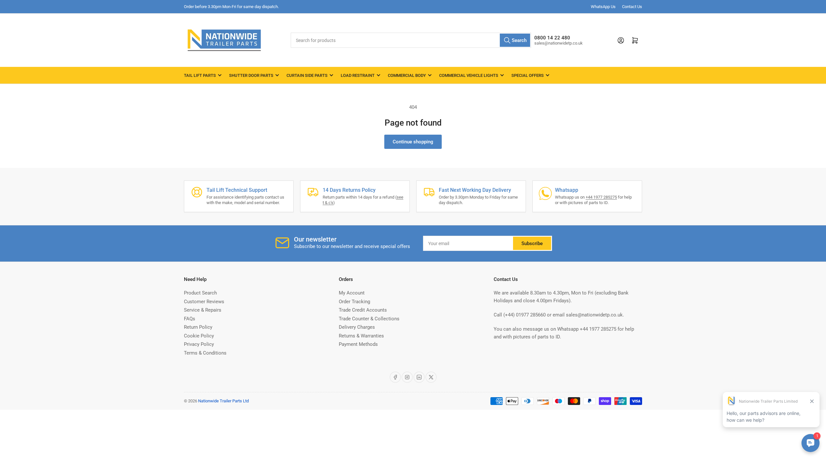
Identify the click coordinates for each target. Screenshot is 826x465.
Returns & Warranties (361, 336)
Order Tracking (354, 302)
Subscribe (532, 243)
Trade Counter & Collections (369, 319)
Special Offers (527, 75)
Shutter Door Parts (251, 75)
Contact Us (632, 6)
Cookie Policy (199, 336)
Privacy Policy (199, 344)
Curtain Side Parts (307, 75)
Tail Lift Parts (200, 75)
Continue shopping (413, 142)
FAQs (189, 319)
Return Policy (198, 327)
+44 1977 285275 (601, 197)
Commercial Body (407, 75)
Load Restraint (358, 75)
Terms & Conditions (205, 353)
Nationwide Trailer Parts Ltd (223, 400)
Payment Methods (358, 344)
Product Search (200, 293)
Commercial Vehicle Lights (468, 75)
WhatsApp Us (603, 6)
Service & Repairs (202, 310)
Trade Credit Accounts (363, 310)
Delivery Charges (357, 327)
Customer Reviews (204, 302)
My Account (352, 293)
